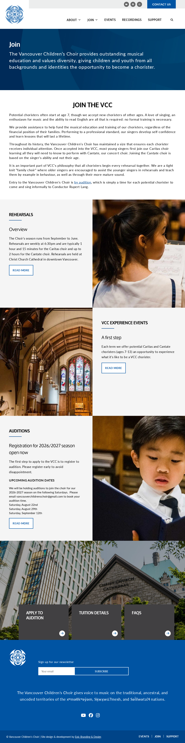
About (72, 20)
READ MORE (21, 270)
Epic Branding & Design (88, 736)
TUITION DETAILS (94, 613)
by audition (82, 182)
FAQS (136, 613)
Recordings (132, 20)
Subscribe (101, 671)
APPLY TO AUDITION (35, 615)
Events (110, 20)
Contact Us (161, 4)
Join (90, 20)
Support (155, 20)
